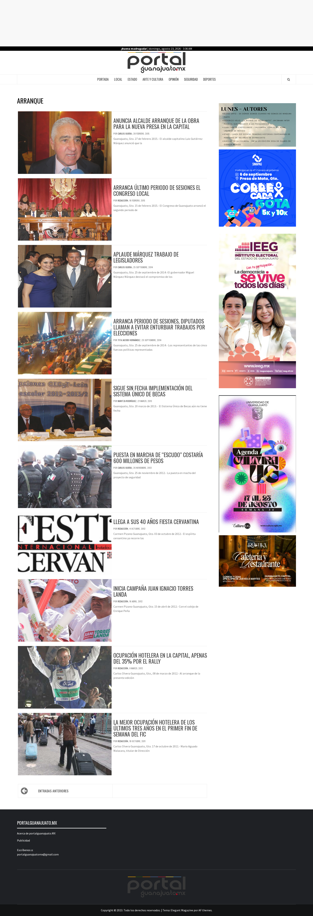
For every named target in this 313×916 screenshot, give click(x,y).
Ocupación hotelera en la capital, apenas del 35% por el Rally (160, 658)
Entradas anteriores (53, 791)
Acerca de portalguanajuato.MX (36, 833)
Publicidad (23, 840)
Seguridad (191, 79)
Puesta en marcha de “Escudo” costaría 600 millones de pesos (158, 458)
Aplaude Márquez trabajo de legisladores (146, 257)
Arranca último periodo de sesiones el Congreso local (157, 190)
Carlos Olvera (125, 133)
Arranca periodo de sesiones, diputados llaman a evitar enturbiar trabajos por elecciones (159, 327)
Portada (103, 79)
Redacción (123, 200)
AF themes (205, 910)
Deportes (209, 79)
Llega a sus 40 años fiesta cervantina (156, 521)
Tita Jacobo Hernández (129, 340)
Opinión (174, 79)
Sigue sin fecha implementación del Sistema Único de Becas (153, 391)
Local (118, 79)
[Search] (288, 79)
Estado (132, 79)
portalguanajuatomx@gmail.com (38, 854)
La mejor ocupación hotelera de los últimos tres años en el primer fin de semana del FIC (155, 728)
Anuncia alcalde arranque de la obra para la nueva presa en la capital (156, 123)
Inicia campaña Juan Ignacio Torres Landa (153, 591)
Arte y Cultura (153, 79)
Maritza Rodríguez (127, 401)
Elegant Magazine (182, 910)
